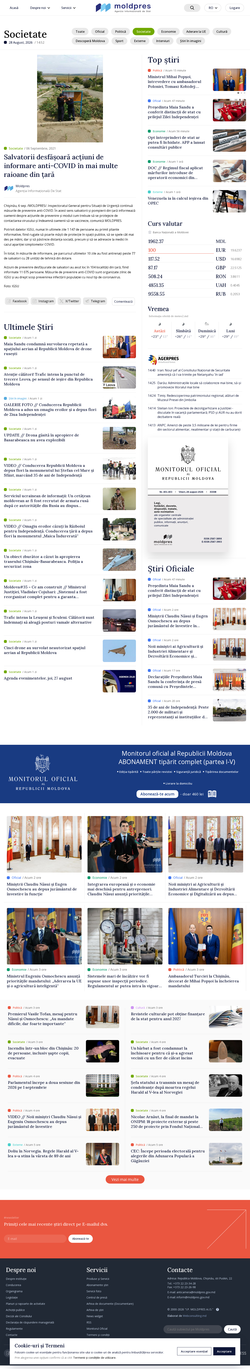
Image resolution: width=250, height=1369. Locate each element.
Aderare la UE (196, 31)
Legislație (12, 1297)
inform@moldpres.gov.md (193, 1297)
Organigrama (14, 1291)
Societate (25, 34)
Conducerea (13, 1285)
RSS (89, 1322)
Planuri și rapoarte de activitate (25, 1304)
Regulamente (14, 1328)
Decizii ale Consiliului (19, 1316)
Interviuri (163, 41)
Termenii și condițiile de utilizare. (94, 1357)
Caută (232, 1329)
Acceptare (224, 1351)
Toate (80, 31)
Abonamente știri (97, 1285)
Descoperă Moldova (90, 41)
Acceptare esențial (194, 1351)
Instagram (46, 301)
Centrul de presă (97, 1297)
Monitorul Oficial (97, 1328)
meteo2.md (181, 316)
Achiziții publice (15, 1310)
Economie (168, 31)
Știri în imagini (190, 41)
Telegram (98, 301)
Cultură (221, 31)
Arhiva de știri (95, 1310)
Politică (120, 31)
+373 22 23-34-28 (184, 1283)
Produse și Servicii (98, 1279)
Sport (119, 41)
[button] (238, 93)
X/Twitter (72, 301)
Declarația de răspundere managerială (30, 1322)
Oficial (99, 31)
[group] (197, 80)
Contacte (11, 1335)
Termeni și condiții (98, 1335)
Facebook (20, 301)
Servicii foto (94, 1291)
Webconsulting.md (194, 1316)
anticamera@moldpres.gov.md (196, 1292)
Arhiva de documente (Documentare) (110, 1304)
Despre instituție (16, 1279)
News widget (95, 1316)
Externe (140, 41)
